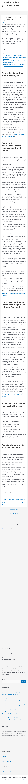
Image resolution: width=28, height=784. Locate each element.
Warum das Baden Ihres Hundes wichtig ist (13, 55)
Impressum (4, 756)
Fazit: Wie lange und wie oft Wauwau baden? (13, 66)
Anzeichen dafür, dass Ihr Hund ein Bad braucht (14, 64)
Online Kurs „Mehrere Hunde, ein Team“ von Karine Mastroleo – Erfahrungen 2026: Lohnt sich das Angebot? (14, 719)
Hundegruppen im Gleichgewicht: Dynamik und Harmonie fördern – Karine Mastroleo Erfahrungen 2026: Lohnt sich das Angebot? (13, 711)
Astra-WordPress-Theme (18, 779)
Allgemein (4, 22)
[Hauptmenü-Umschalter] (25, 5)
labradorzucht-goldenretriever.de (11, 5)
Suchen (3, 679)
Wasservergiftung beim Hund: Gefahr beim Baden (13, 499)
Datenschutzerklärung (7, 761)
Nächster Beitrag (14, 513)
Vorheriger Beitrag (14, 509)
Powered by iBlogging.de (7, 771)
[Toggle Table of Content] (3, 53)
